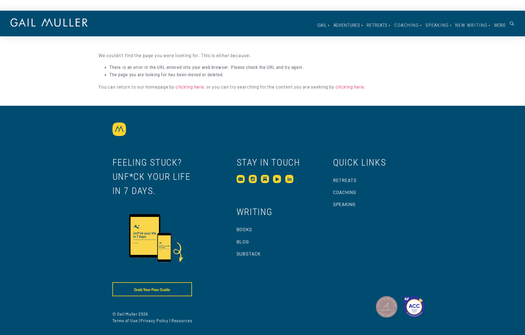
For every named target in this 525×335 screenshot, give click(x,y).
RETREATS (345, 180)
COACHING (406, 25)
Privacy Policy (154, 320)
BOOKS (244, 229)
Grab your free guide (152, 289)
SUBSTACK (249, 253)
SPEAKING (437, 25)
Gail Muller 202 (131, 314)
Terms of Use (125, 320)
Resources (181, 320)
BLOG (243, 241)
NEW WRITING (471, 25)
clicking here (190, 86)
